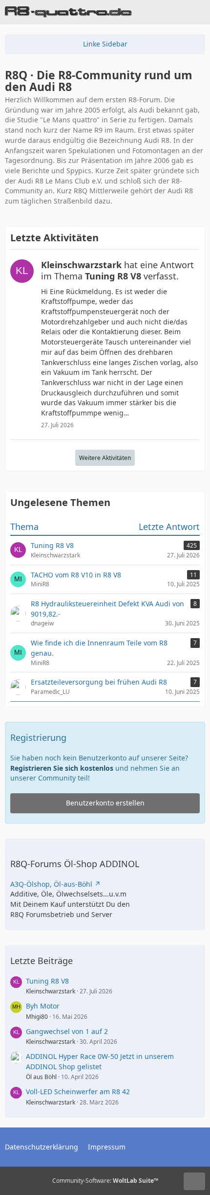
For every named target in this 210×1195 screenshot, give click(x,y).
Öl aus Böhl (41, 1077)
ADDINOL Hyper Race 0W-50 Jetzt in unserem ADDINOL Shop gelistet (100, 1061)
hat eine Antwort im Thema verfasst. (117, 270)
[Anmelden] (173, 12)
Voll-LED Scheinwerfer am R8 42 (78, 1091)
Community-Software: (105, 1180)
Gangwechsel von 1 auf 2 (67, 1031)
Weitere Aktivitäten (105, 458)
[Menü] (197, 12)
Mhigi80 (37, 1016)
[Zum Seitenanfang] (194, 1181)
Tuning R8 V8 (47, 981)
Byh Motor (43, 1006)
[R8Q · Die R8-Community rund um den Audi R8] (68, 12)
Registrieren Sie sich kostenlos (61, 768)
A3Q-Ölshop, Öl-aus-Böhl (51, 884)
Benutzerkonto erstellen (105, 802)
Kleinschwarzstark (50, 991)
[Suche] (148, 12)
